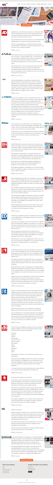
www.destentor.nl (19, 372)
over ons (23, 4)
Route (30, 471)
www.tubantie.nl (18, 404)
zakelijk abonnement (41, 4)
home (19, 4)
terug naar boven (26, 460)
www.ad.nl (17, 50)
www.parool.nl (18, 119)
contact (50, 4)
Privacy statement (6, 472)
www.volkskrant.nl (19, 75)
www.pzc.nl (17, 322)
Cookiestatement (6, 471)
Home (4, 466)
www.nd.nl (17, 455)
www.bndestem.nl (19, 173)
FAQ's (4, 468)
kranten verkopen (31, 4)
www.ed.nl (17, 244)
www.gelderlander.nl (19, 285)
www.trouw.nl (18, 139)
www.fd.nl (17, 93)
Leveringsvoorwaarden (7, 469)
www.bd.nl (17, 210)
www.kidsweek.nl (19, 432)
